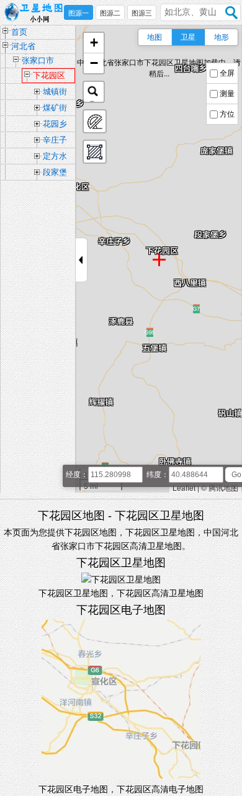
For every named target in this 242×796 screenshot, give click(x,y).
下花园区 (49, 75)
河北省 (23, 46)
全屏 (227, 73)
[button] (94, 43)
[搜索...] (94, 92)
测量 (227, 93)
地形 (221, 37)
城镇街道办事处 (55, 93)
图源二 (110, 13)
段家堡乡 (55, 174)
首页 (19, 32)
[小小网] (36, 13)
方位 (227, 114)
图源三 (142, 13)
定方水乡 (55, 157)
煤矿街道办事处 (55, 109)
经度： (77, 474)
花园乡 (55, 123)
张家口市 (38, 60)
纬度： (157, 474)
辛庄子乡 (55, 141)
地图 (154, 37)
